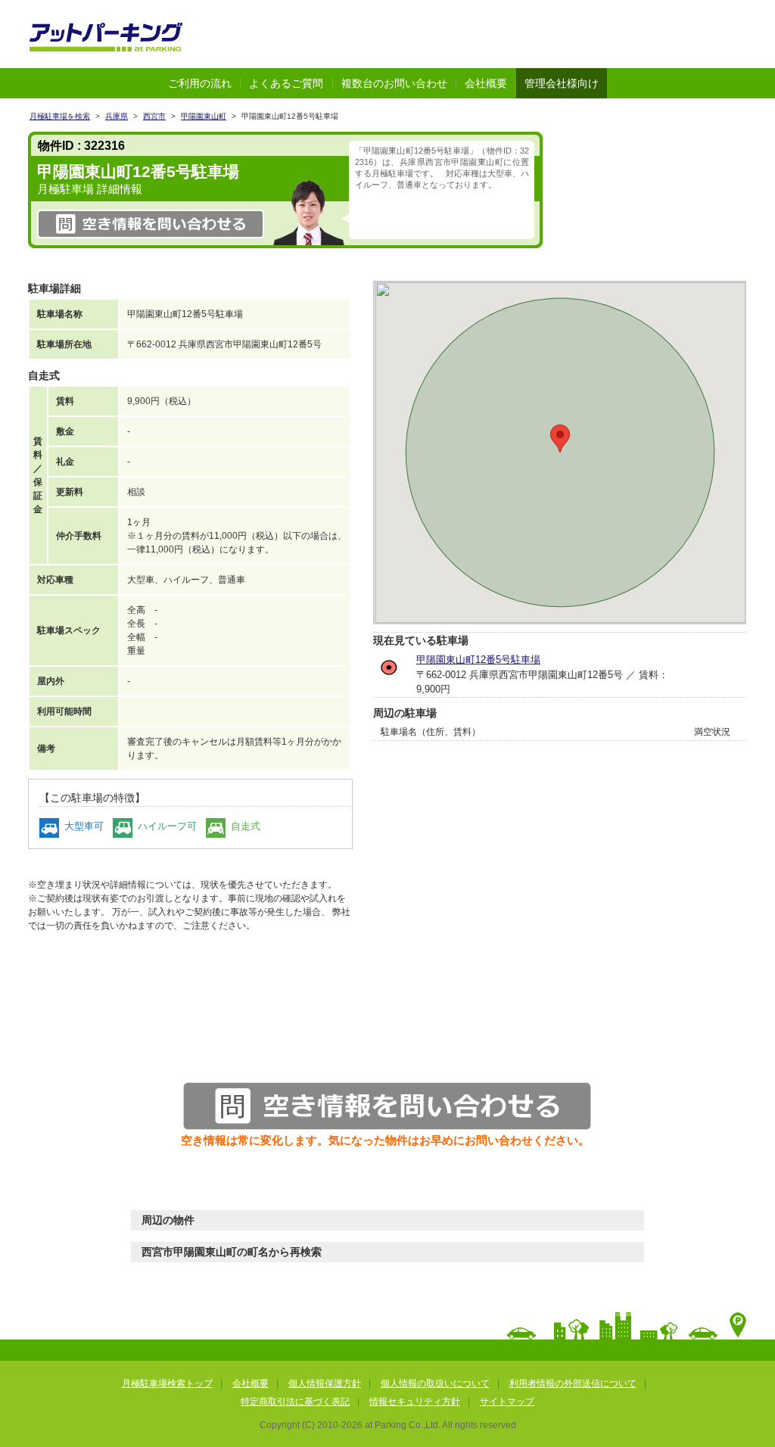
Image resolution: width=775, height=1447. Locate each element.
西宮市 (154, 116)
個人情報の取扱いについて (435, 1383)
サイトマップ (507, 1401)
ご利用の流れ (200, 83)
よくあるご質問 (286, 83)
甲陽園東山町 (203, 116)
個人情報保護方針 (324, 1383)
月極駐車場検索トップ (167, 1383)
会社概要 (486, 83)
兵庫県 (116, 116)
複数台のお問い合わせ (394, 83)
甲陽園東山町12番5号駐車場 (478, 659)
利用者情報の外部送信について (572, 1383)
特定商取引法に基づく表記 (295, 1401)
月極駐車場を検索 (60, 116)
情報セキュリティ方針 (414, 1401)
